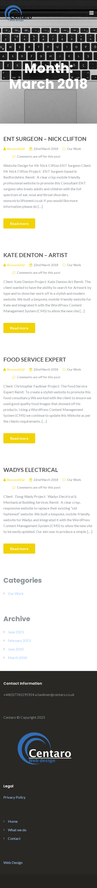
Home (13, 821)
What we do (17, 830)
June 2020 (16, 649)
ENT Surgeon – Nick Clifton (44, 138)
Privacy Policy (14, 797)
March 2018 (17, 657)
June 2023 (16, 632)
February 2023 (19, 640)
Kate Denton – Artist (35, 254)
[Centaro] (17, 13)
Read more (19, 223)
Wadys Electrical (30, 469)
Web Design (13, 862)
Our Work (74, 149)
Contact (14, 838)
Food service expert (34, 359)
